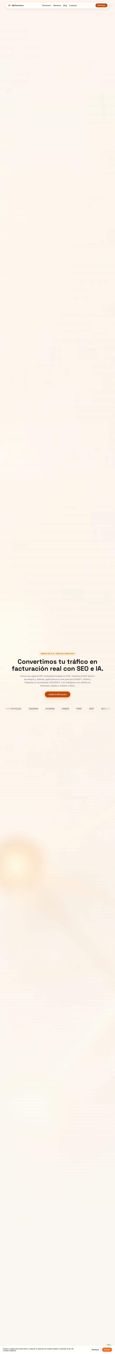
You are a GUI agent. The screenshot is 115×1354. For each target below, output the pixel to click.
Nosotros (57, 5)
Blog (65, 5)
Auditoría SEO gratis (57, 694)
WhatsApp (101, 5)
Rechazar (95, 1350)
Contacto (73, 5)
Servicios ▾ (46, 5)
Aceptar (107, 1350)
